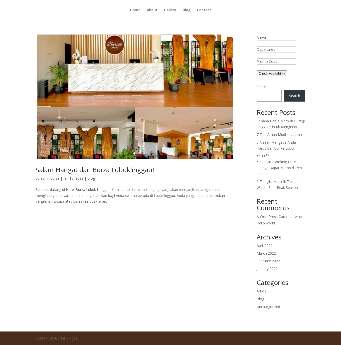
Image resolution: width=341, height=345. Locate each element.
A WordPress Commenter (277, 216)
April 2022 (265, 245)
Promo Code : (268, 61)
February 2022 (268, 260)
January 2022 (267, 268)
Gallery (170, 10)
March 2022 (266, 253)
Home (135, 10)
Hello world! (266, 223)
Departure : (266, 49)
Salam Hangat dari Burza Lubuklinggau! (95, 169)
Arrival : (262, 37)
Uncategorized (268, 306)
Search (262, 86)
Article (262, 291)
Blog (186, 10)
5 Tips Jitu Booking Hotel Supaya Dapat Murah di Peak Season (280, 167)
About (152, 10)
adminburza (49, 178)
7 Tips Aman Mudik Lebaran (279, 134)
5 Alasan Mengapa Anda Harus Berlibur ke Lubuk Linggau (276, 148)
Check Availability (272, 73)
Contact (204, 10)
